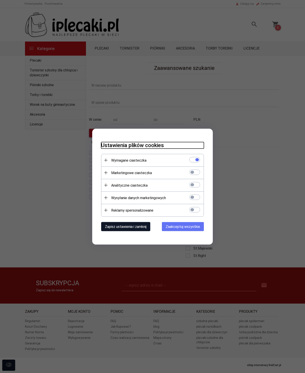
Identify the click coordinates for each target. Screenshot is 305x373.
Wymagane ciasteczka (128, 160)
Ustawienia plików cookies (132, 145)
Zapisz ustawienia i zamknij (125, 226)
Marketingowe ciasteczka (131, 173)
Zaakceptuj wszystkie (183, 226)
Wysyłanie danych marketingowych (138, 198)
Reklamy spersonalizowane (132, 210)
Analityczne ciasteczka (129, 185)
